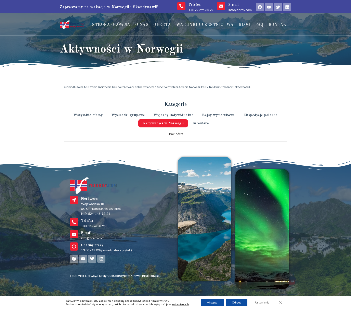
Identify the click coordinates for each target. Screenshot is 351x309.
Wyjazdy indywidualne (173, 115)
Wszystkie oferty (88, 115)
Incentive (200, 123)
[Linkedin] (287, 7)
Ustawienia (262, 303)
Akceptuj (212, 303)
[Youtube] (269, 7)
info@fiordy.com (240, 10)
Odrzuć (236, 303)
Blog (244, 25)
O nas (141, 25)
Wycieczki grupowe (128, 115)
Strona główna (111, 25)
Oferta (162, 25)
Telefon (194, 5)
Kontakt (279, 25)
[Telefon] (181, 6)
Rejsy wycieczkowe (218, 115)
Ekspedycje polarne (260, 115)
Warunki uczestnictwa (204, 25)
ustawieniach (180, 304)
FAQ (259, 25)
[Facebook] (260, 7)
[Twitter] (278, 7)
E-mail (233, 5)
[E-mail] (221, 6)
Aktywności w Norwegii (163, 123)
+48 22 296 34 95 (200, 10)
